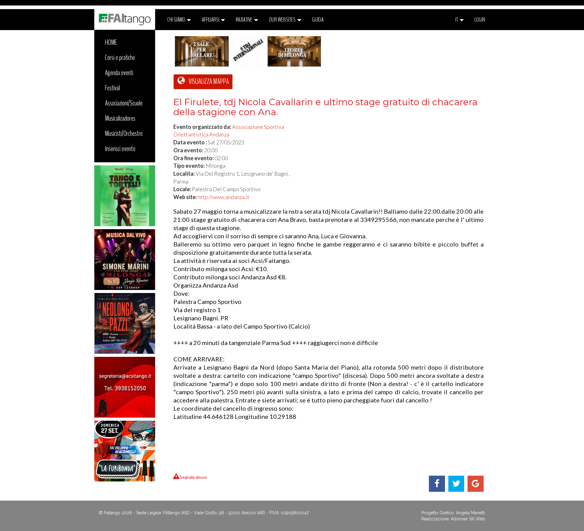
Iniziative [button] (244, 20)
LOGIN (479, 20)
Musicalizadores (120, 118)
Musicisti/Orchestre (124, 133)
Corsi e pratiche (120, 57)
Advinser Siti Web (468, 518)
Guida (318, 20)
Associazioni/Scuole (124, 103)
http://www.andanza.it (223, 197)
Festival (112, 88)
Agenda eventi (119, 73)
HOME (111, 42)
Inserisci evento (120, 148)
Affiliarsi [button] (211, 20)
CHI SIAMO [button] (176, 20)
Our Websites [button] (283, 20)
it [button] (457, 20)
